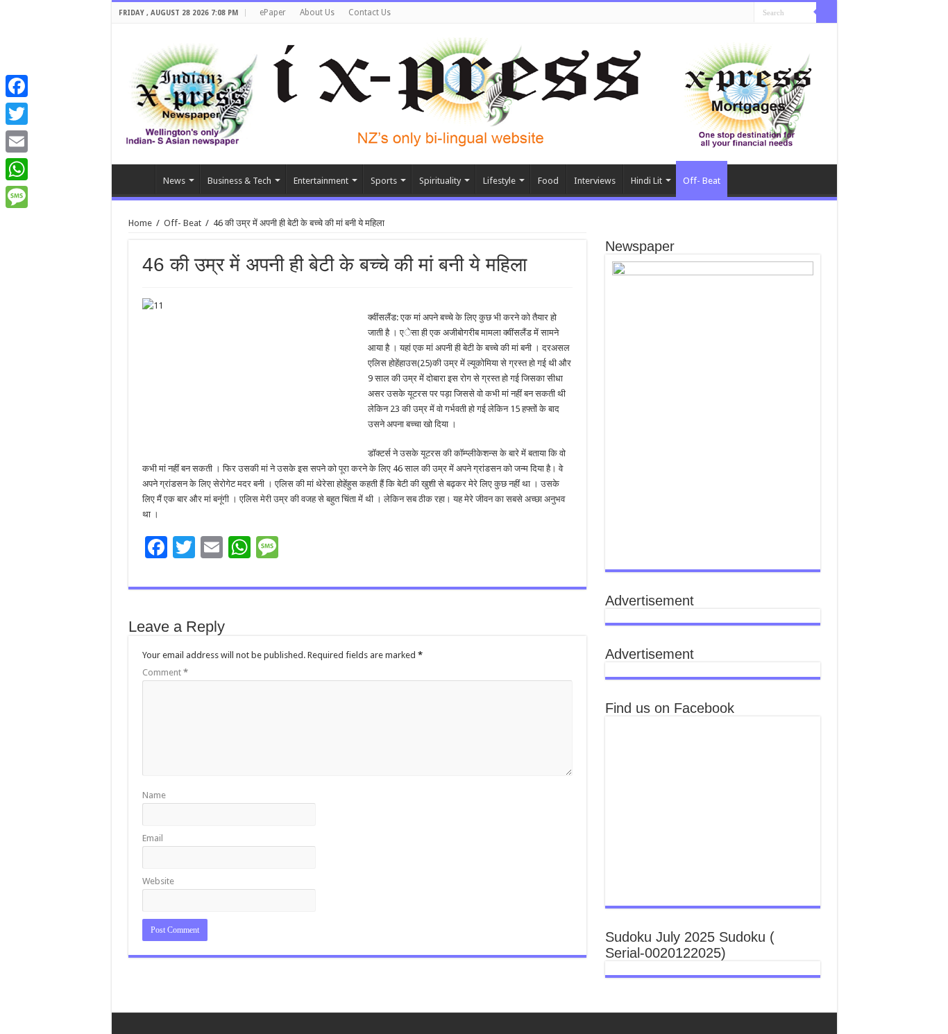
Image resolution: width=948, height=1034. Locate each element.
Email (152, 838)
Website (158, 881)
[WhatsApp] (17, 169)
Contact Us (369, 12)
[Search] (826, 12)
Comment (165, 672)
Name (154, 795)
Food (548, 180)
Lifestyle (499, 180)
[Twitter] (17, 114)
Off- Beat (701, 180)
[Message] (17, 197)
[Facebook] (17, 86)
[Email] (17, 141)
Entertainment (321, 180)
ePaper (273, 12)
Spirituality (440, 180)
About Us (317, 12)
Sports (384, 180)
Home (137, 178)
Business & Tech (239, 180)
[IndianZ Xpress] (191, 91)
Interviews (595, 180)
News (174, 180)
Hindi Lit (646, 180)
